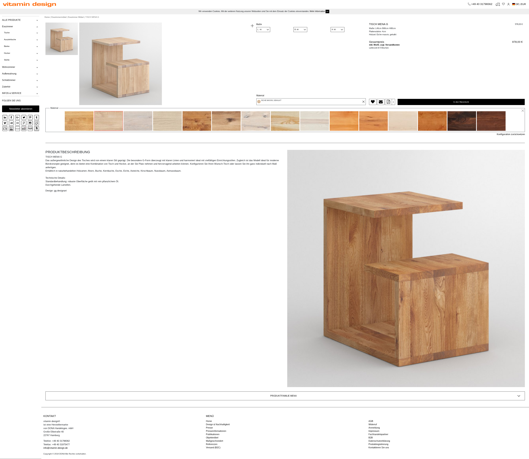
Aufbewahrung (9, 73)
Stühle (7, 60)
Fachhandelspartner (378, 434)
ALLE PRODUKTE (11, 20)
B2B (371, 437)
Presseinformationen (216, 431)
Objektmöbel (212, 437)
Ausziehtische (10, 39)
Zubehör (6, 87)
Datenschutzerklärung (379, 441)
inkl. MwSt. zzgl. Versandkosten (384, 45)
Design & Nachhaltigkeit (218, 424)
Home (47, 17)
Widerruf (373, 424)
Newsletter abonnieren (20, 109)
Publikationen (212, 434)
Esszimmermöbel (58, 17)
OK (327, 11)
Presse (209, 428)
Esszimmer (7, 26)
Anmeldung (374, 428)
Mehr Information (317, 11)
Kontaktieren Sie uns (379, 447)
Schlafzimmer (8, 80)
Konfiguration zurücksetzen (511, 134)
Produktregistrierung (378, 444)
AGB (371, 421)
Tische (7, 32)
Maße (259, 24)
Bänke (7, 46)
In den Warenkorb (461, 102)
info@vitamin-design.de (55, 448)
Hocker (7, 53)
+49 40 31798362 (482, 4)
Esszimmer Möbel (76, 17)
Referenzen (211, 444)
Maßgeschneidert (214, 441)
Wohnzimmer (8, 67)
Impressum (374, 431)
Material (260, 95)
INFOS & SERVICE (11, 93)
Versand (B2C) (213, 447)
